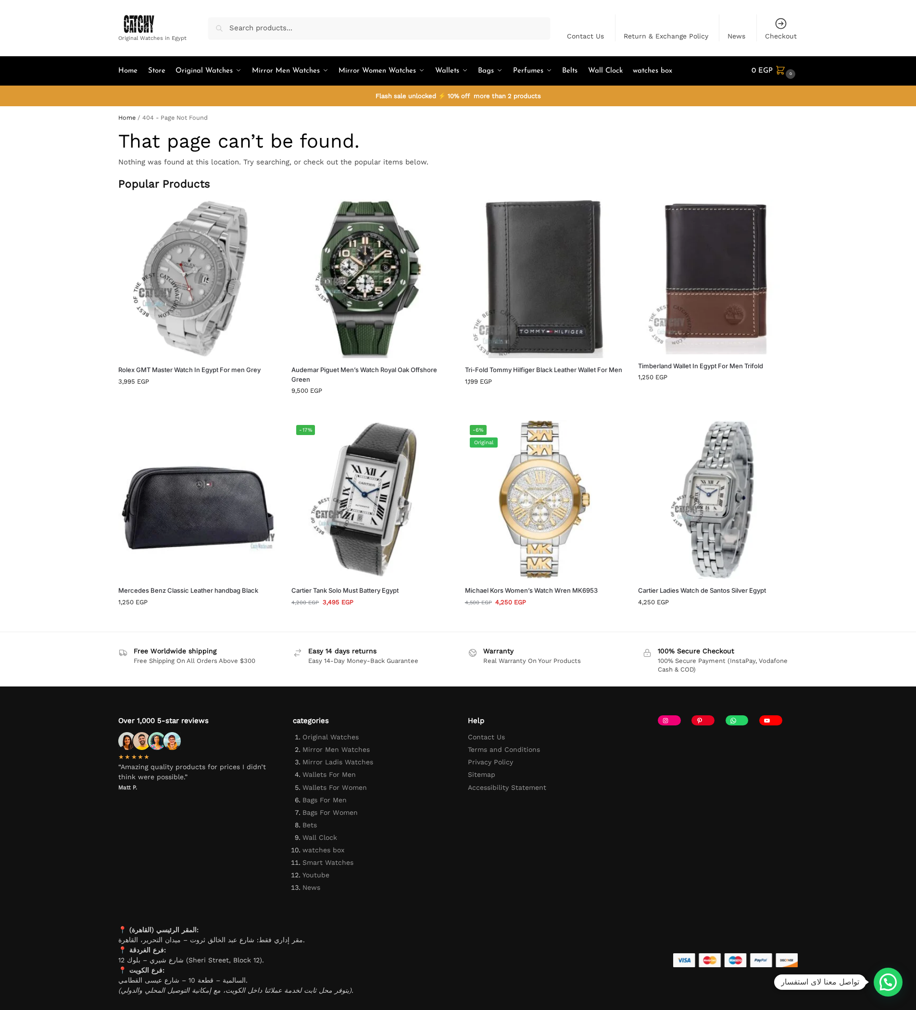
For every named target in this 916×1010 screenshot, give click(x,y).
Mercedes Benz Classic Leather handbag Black (188, 590)
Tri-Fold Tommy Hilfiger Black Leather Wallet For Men (543, 370)
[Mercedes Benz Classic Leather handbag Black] (197, 499)
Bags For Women (330, 812)
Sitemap (481, 774)
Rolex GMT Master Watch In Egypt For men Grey (189, 370)
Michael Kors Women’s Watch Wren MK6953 (531, 590)
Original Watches (330, 737)
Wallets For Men (329, 774)
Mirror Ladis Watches (337, 762)
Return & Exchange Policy (666, 36)
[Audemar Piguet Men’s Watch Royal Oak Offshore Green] (370, 279)
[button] (775, 71)
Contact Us (585, 36)
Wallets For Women (334, 787)
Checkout (781, 36)
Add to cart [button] (197, 401)
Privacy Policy (490, 762)
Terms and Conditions (504, 749)
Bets (309, 825)
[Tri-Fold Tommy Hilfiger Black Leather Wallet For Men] (544, 279)
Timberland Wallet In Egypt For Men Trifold (700, 366)
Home (127, 117)
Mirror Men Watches (336, 749)
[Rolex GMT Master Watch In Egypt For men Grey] (197, 279)
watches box (323, 850)
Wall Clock (319, 837)
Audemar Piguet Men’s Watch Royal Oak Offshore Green (364, 374)
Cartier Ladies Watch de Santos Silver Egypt (702, 590)
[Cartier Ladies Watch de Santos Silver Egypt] (717, 499)
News (736, 36)
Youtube (315, 875)
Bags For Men (324, 800)
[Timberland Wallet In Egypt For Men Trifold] (717, 277)
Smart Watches (327, 862)
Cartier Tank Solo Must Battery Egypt (345, 590)
